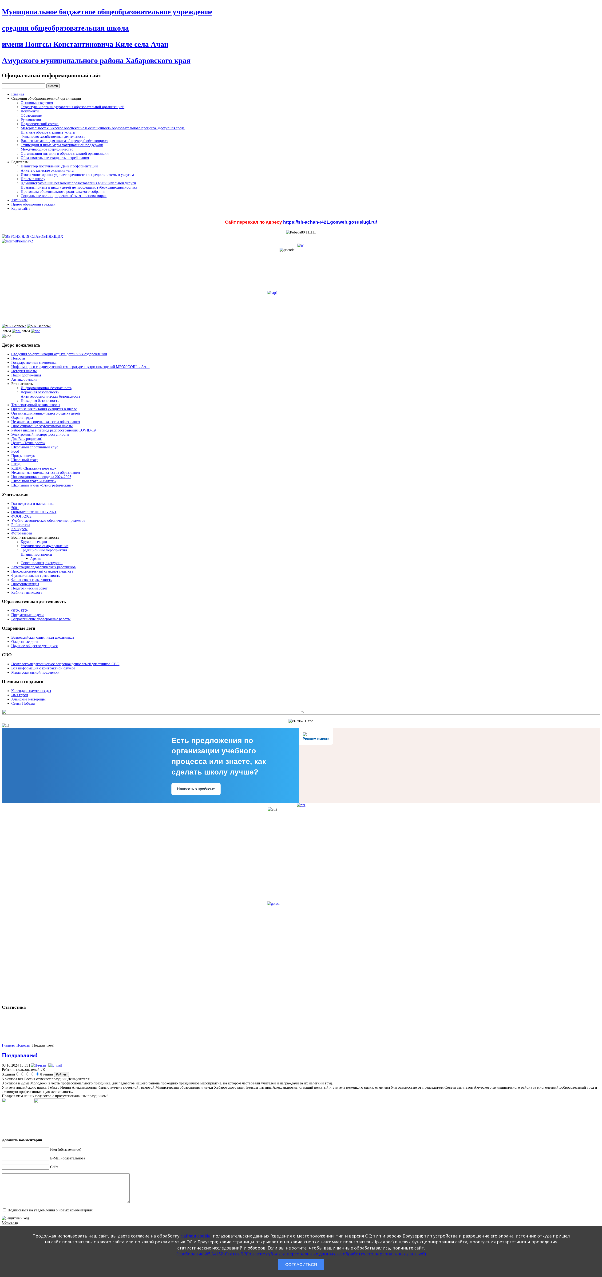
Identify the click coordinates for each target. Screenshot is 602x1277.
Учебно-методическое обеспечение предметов (48, 520)
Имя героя (19, 695)
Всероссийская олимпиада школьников (42, 637)
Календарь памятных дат (31, 691)
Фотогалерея (21, 533)
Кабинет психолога (26, 592)
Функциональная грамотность (35, 575)
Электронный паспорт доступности (40, 434)
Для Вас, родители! (26, 439)
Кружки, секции (34, 542)
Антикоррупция (24, 379)
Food (15, 451)
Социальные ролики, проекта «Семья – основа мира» (64, 196)
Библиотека (20, 525)
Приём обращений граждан (33, 204)
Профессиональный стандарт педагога (42, 571)
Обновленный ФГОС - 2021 (33, 512)
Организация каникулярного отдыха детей (45, 413)
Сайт (54, 1167)
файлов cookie (195, 1236)
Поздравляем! (20, 1055)
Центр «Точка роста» (28, 443)
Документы (30, 111)
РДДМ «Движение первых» (33, 468)
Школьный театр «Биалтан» (33, 481)
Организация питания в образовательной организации (65, 153)
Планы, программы (36, 554)
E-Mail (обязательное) (67, 1158)
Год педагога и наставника (32, 504)
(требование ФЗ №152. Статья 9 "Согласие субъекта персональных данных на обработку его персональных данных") (301, 1254)
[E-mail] (55, 1065)
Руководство (31, 120)
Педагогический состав (40, 124)
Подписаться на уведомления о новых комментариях (50, 1210)
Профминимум (23, 456)
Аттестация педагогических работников (43, 567)
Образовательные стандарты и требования (55, 158)
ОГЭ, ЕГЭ (19, 611)
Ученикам (19, 200)
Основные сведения (37, 103)
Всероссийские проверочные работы (41, 619)
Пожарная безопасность (40, 401)
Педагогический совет (29, 588)
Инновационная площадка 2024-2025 (41, 477)
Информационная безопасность (46, 388)
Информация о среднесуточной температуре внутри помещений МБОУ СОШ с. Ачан (80, 367)
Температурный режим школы (35, 405)
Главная (17, 94)
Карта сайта (20, 208)
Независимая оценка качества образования (45, 422)
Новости (18, 358)
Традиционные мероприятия (44, 550)
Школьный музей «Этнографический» (42, 485)
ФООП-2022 (21, 516)
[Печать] (38, 1065)
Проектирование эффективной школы (42, 426)
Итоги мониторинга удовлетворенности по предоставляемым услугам (77, 175)
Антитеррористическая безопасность (50, 396)
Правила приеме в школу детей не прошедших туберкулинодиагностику (79, 187)
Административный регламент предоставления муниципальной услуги (78, 183)
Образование (31, 115)
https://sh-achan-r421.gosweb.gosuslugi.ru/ (330, 222)
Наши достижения (26, 375)
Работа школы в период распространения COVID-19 (53, 430)
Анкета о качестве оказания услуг (48, 170)
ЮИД (15, 464)
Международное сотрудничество (47, 149)
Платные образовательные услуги (48, 132)
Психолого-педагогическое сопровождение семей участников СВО (65, 664)
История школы (24, 371)
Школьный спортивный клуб (34, 447)
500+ (15, 508)
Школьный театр (24, 460)
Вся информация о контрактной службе (43, 668)
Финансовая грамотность (31, 580)
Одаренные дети (24, 642)
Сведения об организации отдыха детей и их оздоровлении (59, 354)
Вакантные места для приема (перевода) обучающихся (64, 141)
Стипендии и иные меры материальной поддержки (62, 145)
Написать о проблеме (196, 789)
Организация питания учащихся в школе (44, 409)
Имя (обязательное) (65, 1149)
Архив (35, 559)
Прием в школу (33, 179)
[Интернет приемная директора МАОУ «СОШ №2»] (17, 241)
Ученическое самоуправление (44, 546)
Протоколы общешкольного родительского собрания (63, 192)
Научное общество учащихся (34, 646)
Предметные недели (27, 615)
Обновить (10, 1222)
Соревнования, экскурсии (42, 563)
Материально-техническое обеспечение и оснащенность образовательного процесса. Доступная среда (103, 128)
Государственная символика (33, 362)
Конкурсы (19, 529)
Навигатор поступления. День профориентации (59, 166)
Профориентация (25, 584)
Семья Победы (23, 703)
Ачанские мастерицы (28, 699)
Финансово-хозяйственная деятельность (53, 136)
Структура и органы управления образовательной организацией (72, 107)
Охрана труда (22, 417)
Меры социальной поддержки (35, 672)
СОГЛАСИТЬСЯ (301, 1264)
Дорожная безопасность (40, 392)
